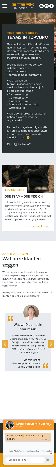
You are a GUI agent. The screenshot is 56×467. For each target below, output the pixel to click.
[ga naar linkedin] (41, 6)
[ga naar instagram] (46, 6)
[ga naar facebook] (51, 6)
